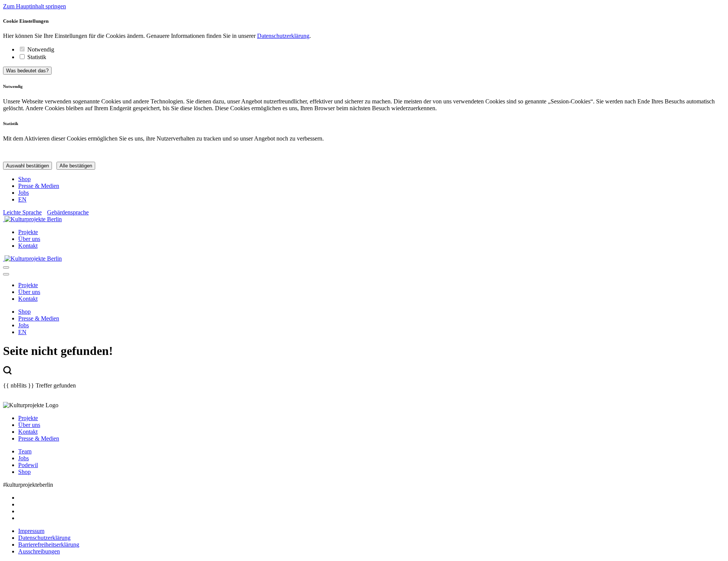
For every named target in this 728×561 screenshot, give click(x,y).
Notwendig (40, 49)
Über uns (29, 239)
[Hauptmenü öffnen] (6, 267)
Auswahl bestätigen (27, 166)
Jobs (23, 192)
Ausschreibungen (39, 551)
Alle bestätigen (76, 166)
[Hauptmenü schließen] (6, 274)
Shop (24, 179)
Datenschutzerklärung (283, 36)
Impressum (31, 531)
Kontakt (28, 245)
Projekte (28, 232)
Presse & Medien (38, 186)
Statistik (36, 57)
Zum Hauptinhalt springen (34, 6)
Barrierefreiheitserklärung (48, 544)
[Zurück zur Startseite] (364, 219)
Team (24, 451)
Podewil (28, 465)
